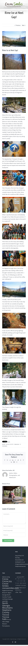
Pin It (8, 442)
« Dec (16, 592)
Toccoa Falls (5, 618)
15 (17, 585)
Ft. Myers (8, 592)
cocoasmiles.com (10, 588)
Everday (17, 558)
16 (19, 585)
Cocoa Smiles (5, 584)
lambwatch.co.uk (20, 562)
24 (20, 588)
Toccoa (5, 614)
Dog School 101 (19, 555)
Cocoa (5, 578)
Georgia (4, 595)
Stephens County (6, 611)
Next (23, 25)
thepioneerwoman (20, 566)
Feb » (20, 592)
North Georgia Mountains (7, 605)
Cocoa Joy (7, 581)
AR (4, 444)
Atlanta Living (6, 577)
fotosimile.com (19, 560)
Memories (16, 444)
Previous (18, 25)
